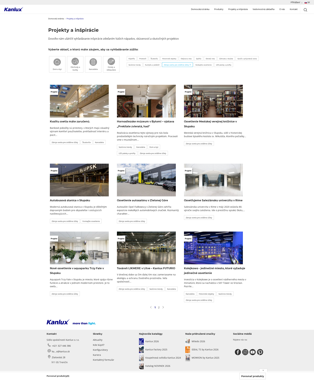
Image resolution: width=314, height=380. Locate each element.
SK (308, 2)
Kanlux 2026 (152, 341)
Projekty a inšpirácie (238, 9)
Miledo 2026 (198, 341)
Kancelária (99, 142)
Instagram (245, 352)
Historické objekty (169, 58)
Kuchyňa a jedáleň (152, 65)
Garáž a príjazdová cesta (247, 58)
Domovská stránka (200, 9)
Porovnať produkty (252, 376)
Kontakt (294, 9)
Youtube (253, 352)
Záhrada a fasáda (226, 58)
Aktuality (97, 339)
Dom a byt (153, 147)
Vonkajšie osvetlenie (203, 65)
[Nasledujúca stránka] (163, 307)
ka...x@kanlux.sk (61, 351)
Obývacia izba (186, 58)
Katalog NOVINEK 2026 (157, 365)
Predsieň (142, 58)
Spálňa (198, 58)
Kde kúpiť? (98, 344)
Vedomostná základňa (263, 9)
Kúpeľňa (132, 58)
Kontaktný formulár (103, 359)
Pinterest (260, 352)
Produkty (218, 9)
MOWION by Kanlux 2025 (205, 357)
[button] (300, 2)
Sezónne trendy (135, 65)
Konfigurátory (100, 349)
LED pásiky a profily (223, 65)
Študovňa (154, 58)
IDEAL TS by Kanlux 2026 (205, 349)
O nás (282, 9)
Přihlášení (295, 2)
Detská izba (210, 58)
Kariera (97, 354)
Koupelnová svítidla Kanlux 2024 (163, 357)
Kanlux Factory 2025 (156, 349)
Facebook (238, 352)
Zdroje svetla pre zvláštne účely (176, 65)
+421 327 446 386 (61, 345)
